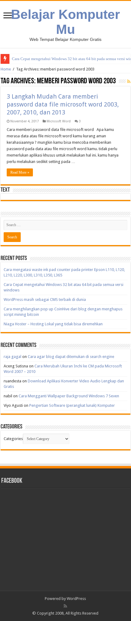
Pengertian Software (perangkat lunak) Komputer (72, 405)
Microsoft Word (59, 121)
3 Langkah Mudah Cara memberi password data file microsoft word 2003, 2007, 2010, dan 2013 (63, 104)
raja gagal (12, 356)
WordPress (76, 598)
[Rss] (65, 606)
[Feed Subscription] (128, 81)
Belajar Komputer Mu (65, 22)
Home (6, 69)
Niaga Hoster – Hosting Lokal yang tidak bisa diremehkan (53, 324)
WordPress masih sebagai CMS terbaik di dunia (45, 299)
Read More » (19, 172)
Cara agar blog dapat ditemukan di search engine (71, 356)
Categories (13, 438)
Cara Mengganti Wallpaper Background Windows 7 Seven (69, 396)
